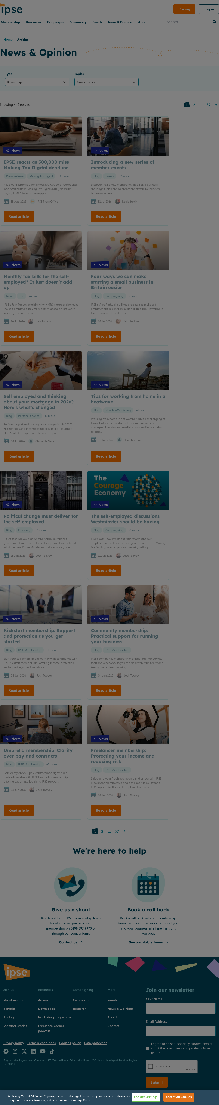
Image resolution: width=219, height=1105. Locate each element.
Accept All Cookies (178, 1097)
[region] (109, 1097)
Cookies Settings (145, 1097)
